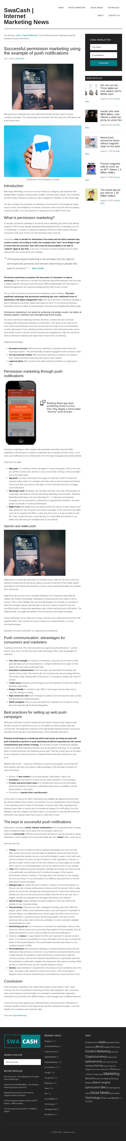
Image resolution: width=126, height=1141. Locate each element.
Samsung (114, 1079)
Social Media (50, 1099)
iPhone (113, 1069)
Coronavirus (114, 1052)
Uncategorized (50, 1109)
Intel (93, 1069)
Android (95, 1042)
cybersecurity (93, 1061)
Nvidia (96, 1079)
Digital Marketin (50, 1057)
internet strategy (100, 1069)
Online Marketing (104, 1079)
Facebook (89, 1066)
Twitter (108, 1098)
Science (88, 1083)
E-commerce (50, 1067)
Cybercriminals (112, 1057)
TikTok (103, 1098)
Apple (102, 1042)
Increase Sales (112, 1066)
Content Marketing (52, 1046)
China (113, 1047)
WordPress (49, 1115)
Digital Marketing (19, 1015)
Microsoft (89, 1078)
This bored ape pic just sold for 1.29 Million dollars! (110, 193)
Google (47, 1073)
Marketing (48, 1083)
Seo (46, 1094)
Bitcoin (100, 1046)
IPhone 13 (91, 1074)
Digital (104, 1062)
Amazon (89, 1042)
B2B (94, 1047)
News (47, 1088)
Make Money (99, 1074)
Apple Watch (110, 1042)
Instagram (88, 1069)
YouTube (88, 1101)
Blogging (48, 1041)
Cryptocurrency (51, 1052)
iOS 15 (108, 1069)
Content (117, 1047)
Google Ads (49, 1078)
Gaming (99, 1065)
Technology (49, 1104)
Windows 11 (116, 1098)
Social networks (114, 1093)
